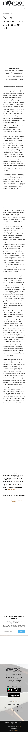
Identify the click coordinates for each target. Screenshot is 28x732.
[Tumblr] (17, 711)
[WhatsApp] (20, 407)
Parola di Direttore (19, 86)
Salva (17, 407)
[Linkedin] (23, 407)
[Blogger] (5, 707)
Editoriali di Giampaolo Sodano (9, 12)
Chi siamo (14, 723)
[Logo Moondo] (13, 3)
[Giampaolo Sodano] (14, 59)
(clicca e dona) (12, 489)
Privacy (20, 722)
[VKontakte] (12, 715)
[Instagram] (17, 707)
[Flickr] (13, 707)
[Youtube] (16, 715)
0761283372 (14, 728)
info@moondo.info (15, 730)
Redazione (7, 722)
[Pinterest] (5, 711)
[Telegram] (13, 711)
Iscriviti (21, 631)
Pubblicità (12, 722)
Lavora (16, 722)
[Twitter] (12, 407)
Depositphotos (15, 701)
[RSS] (9, 711)
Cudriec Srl (19, 726)
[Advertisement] (14, 560)
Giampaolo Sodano (14, 68)
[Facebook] (8, 407)
